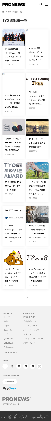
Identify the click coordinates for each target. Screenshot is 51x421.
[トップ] (3, 12)
